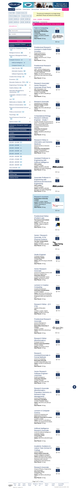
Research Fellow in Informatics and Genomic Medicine (43, 142)
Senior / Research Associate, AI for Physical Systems (40, 237)
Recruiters (65, 9)
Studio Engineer (40, 255)
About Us (15, 487)
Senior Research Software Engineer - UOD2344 (41, 373)
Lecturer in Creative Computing (41, 286)
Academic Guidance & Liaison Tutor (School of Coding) (42, 448)
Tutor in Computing (41, 28)
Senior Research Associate (40, 270)
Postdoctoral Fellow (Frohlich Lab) (41, 217)
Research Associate (41, 102)
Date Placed (36, 22)
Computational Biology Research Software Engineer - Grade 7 (42, 118)
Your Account (57, 9)
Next (42, 481)
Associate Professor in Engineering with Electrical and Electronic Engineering (43, 181)
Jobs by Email (35, 9)
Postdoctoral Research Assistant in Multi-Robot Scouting (42, 49)
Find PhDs (18, 9)
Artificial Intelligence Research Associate (41, 429)
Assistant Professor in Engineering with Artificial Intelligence (42, 160)
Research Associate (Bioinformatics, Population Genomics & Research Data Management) (42, 392)
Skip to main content (6, 1)
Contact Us (20, 487)
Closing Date (43, 22)
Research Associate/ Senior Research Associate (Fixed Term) (42, 85)
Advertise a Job (44, 9)
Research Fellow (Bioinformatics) (40, 339)
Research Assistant (41, 197)
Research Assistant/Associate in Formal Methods (42, 355)
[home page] (15, 5)
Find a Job (11, 9)
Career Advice (26, 9)
